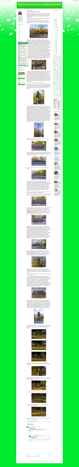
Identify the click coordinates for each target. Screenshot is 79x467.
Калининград (55, 72)
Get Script (20, 65)
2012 (19, 28)
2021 (19, 35)
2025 (19, 39)
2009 (19, 25)
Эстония (57, 95)
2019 (19, 34)
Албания (55, 56)
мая (55, 38)
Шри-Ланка (59, 94)
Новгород (58, 79)
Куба (55, 75)
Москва (60, 78)
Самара (59, 86)
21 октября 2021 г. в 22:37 (41, 435)
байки (54, 58)
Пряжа (59, 85)
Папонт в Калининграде (59, 139)
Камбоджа (59, 72)
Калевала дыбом (59, 131)
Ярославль (55, 96)
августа (56, 36)
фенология (34, 421)
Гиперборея (55, 66)
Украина (60, 89)
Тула (54, 88)
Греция (60, 66)
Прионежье (56, 85)
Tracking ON (25, 65)
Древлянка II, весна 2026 (59, 148)
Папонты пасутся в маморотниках (39, 4)
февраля (56, 39)
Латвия (55, 76)
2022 (19, 36)
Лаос (59, 75)
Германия (57, 65)
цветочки (55, 92)
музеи (55, 79)
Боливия (59, 59)
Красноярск (59, 74)
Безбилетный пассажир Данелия (59, 163)
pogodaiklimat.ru (21, 84)
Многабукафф (55, 78)
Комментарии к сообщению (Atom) (35, 456)
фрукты (59, 91)
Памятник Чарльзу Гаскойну (57, 30)
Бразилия (59, 60)
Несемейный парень (59, 189)
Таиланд (58, 87)
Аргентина (55, 57)
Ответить (30, 432)
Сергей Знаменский (33, 435)
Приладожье (59, 84)
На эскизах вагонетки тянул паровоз (34, 190)
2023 (19, 37)
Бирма (55, 59)
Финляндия (55, 91)
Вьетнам (55, 64)
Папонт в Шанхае (59, 171)
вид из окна (58, 62)
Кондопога (55, 74)
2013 (55, 48)
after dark (36, 421)
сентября (56, 35)
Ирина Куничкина (31, 426)
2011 (19, 27)
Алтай (59, 56)
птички (54, 86)
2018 (19, 33)
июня (56, 37)
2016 (55, 45)
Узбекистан (55, 89)
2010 (19, 26)
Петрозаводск (30, 421)
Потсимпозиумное (59, 113)
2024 (19, 38)
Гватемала (59, 64)
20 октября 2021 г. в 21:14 (37, 426)
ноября (56, 28)
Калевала (59, 71)
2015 (55, 46)
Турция (58, 88)
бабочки (59, 57)
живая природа (57, 68)
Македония (58, 76)
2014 (55, 47)
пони (55, 84)
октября (56, 29)
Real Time (23, 65)
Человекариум (55, 93)
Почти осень (59, 122)
